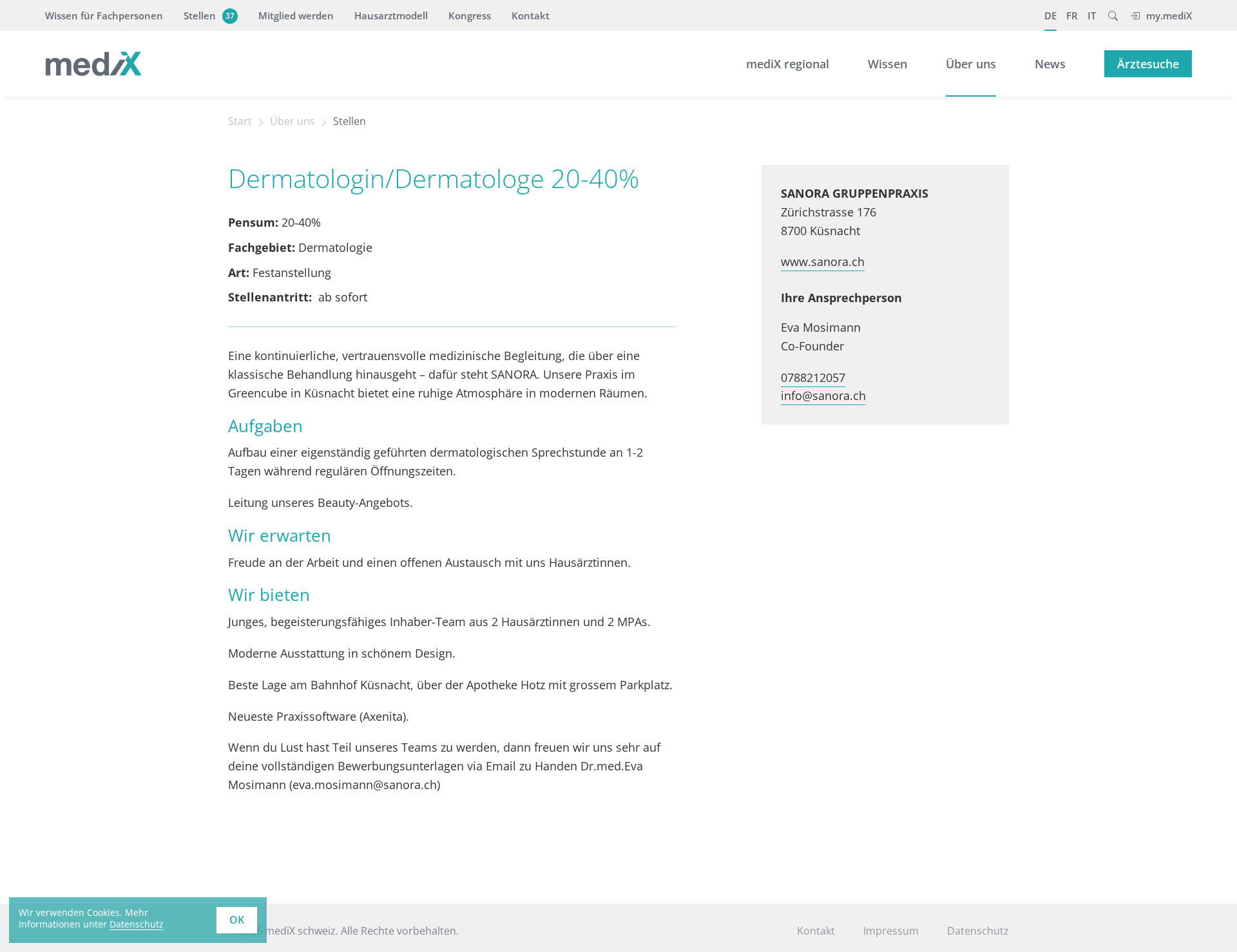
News (1050, 63)
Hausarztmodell (391, 15)
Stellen (209, 15)
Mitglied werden (296, 15)
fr (1072, 15)
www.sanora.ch (823, 261)
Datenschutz (137, 924)
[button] (1113, 15)
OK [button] (236, 920)
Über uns (971, 63)
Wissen (887, 63)
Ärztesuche (1148, 63)
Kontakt (531, 15)
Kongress (469, 15)
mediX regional (787, 63)
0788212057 (813, 377)
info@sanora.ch (823, 395)
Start (240, 121)
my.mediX (1169, 15)
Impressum (891, 931)
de (1050, 15)
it (1092, 15)
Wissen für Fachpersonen (104, 15)
